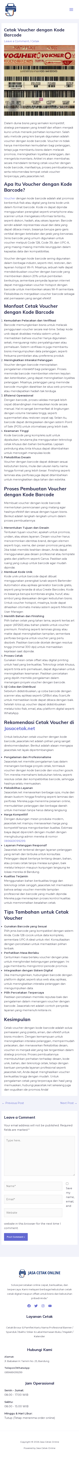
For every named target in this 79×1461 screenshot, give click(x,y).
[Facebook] (29, 1306)
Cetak (35, 41)
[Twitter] (36, 1306)
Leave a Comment (16, 41)
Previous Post (13, 1103)
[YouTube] (50, 1306)
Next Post (68, 1103)
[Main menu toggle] (71, 10)
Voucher (9, 198)
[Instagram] (43, 1306)
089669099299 (14, 841)
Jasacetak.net (19, 728)
